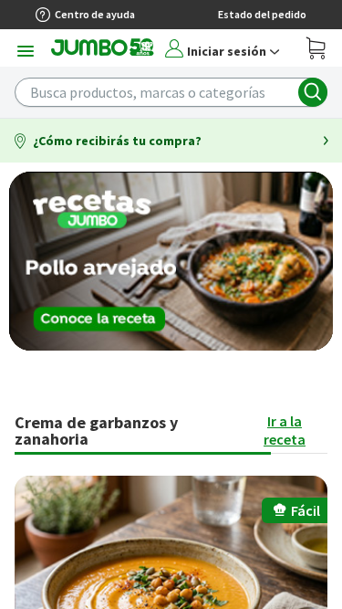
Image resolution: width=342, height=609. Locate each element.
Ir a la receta (285, 430)
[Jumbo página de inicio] (102, 52)
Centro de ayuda (95, 14)
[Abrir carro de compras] (316, 51)
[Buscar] (312, 92)
